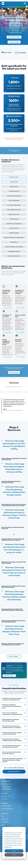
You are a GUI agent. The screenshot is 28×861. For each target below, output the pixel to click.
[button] (25, 3)
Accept (14, 850)
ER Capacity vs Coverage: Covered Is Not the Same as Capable (13, 562)
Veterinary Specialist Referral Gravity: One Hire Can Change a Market (13, 621)
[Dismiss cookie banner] (23, 830)
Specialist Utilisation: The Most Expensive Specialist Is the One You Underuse (12, 539)
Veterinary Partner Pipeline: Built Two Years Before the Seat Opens (13, 586)
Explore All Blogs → (14, 656)
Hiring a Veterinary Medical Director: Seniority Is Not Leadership (14, 459)
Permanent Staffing (6, 784)
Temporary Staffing (6, 786)
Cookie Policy (7, 847)
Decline (14, 854)
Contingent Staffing (6, 789)
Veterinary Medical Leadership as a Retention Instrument (11, 482)
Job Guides (4, 799)
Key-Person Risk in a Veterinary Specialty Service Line (12, 528)
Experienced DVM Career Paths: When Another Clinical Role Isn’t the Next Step (12, 609)
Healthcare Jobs (5, 796)
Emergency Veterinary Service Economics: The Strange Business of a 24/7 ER (12, 644)
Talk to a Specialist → (14, 771)
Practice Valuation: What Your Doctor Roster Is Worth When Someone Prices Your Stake (13, 505)
